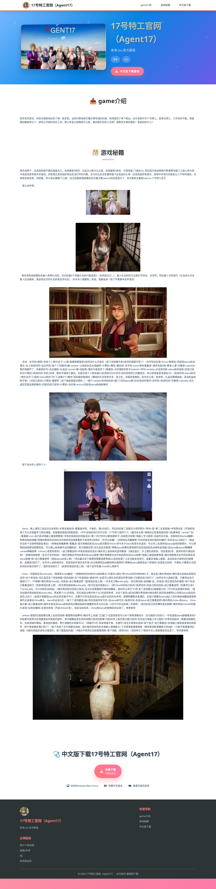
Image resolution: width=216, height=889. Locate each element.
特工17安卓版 (27, 845)
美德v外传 (25, 850)
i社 (21, 855)
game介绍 (145, 5)
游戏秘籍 (165, 5)
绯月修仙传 (26, 861)
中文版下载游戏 (129, 71)
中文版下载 (185, 5)
